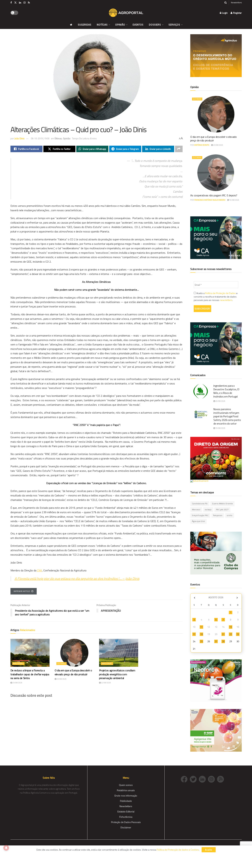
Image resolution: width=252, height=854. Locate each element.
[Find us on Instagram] (24, 2)
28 (223, 641)
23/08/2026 (17, 682)
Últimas (58, 138)
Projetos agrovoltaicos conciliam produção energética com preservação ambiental (117, 674)
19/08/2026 (220, 428)
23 (238, 634)
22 (230, 634)
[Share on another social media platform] (179, 149)
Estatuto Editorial (125, 811)
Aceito (208, 849)
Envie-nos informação (126, 795)
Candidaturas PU (200, 503)
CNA (39, 570)
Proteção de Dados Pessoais (126, 822)
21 (223, 634)
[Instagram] (212, 779)
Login (225, 13)
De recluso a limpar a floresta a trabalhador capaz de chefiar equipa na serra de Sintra (29, 674)
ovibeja (208, 509)
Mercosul (196, 509)
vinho (229, 515)
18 (201, 634)
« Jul (194, 597)
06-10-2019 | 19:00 (40, 138)
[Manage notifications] (6, 848)
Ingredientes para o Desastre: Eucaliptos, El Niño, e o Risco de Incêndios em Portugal (226, 391)
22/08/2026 (106, 682)
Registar (237, 13)
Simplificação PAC (200, 515)
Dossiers (155, 24)
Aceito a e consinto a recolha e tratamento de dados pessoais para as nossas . (216, 297)
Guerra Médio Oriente (222, 503)
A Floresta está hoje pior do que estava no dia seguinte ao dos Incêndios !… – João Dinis (77, 578)
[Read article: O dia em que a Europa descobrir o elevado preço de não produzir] (74, 653)
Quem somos (126, 785)
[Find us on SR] (29, 2)
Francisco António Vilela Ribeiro (209, 200)
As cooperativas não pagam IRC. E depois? (213, 195)
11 (201, 627)
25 (201, 641)
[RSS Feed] (221, 779)
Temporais (217, 515)
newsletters (226, 300)
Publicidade (126, 801)
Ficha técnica (125, 817)
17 (194, 634)
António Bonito (201, 145)
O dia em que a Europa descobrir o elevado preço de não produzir (73, 672)
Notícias (102, 24)
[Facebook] (185, 779)
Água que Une (198, 521)
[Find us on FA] (11, 2)
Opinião (120, 24)
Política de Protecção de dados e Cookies (178, 849)
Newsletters (236, 2)
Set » (237, 597)
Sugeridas (84, 24)
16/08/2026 (234, 200)
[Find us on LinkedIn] (20, 2)
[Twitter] (194, 779)
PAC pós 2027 (222, 509)
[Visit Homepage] (126, 13)
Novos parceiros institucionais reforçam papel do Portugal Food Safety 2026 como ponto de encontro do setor (227, 416)
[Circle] (203, 779)
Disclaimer (126, 827)
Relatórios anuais (126, 790)
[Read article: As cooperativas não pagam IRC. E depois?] (216, 172)
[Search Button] (225, 2)
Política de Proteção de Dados (220, 293)
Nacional (18, 663)
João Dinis (19, 138)
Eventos (138, 24)
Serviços (174, 24)
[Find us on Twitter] (15, 2)
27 (216, 641)
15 (230, 627)
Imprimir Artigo (22, 591)
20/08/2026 (220, 401)
